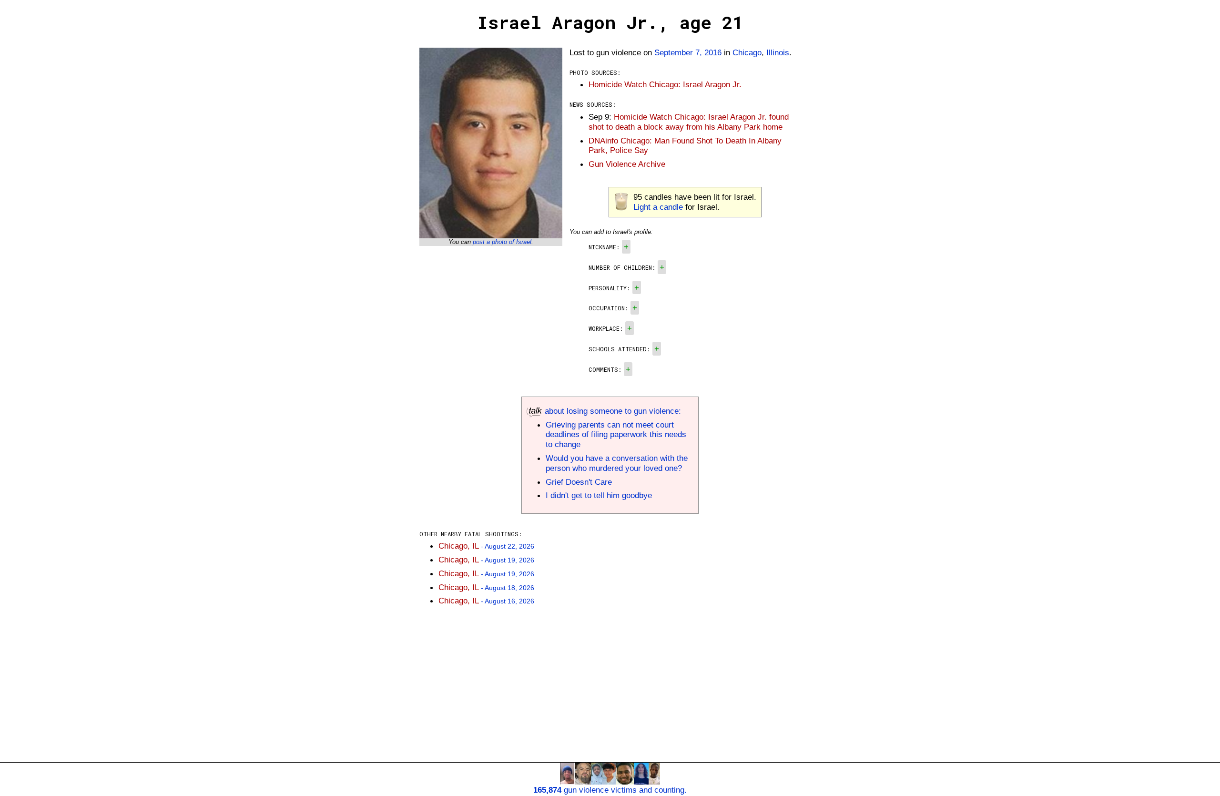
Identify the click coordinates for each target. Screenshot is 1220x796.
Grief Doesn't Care (579, 482)
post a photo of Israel (502, 241)
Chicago (747, 52)
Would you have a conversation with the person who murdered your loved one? (617, 463)
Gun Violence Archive (627, 164)
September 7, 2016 (688, 52)
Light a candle (658, 207)
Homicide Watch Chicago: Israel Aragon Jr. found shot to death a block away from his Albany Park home (689, 122)
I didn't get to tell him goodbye (599, 495)
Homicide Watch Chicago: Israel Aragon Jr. (665, 84)
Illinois (777, 52)
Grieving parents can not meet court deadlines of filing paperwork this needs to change (616, 434)
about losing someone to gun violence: (611, 411)
